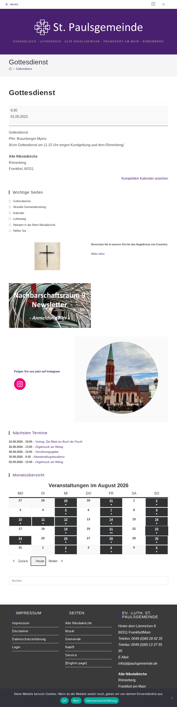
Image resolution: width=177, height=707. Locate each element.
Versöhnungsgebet (46, 451)
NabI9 (69, 647)
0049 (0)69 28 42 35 (146, 638)
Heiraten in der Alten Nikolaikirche (34, 225)
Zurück (23, 561)
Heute (40, 561)
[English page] (76, 663)
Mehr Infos (98, 253)
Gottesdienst (24, 68)
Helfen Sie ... (21, 230)
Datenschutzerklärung (29, 639)
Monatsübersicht (28, 475)
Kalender (18, 213)
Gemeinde (73, 639)
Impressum (20, 623)
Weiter (53, 561)
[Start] (10, 68)
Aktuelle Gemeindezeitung (29, 207)
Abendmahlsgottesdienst (49, 456)
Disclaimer (20, 631)
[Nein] (171, 698)
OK (64, 700)
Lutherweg (19, 218)
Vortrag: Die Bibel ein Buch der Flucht (58, 441)
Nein (76, 700)
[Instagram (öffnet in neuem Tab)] (153, 4)
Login (16, 647)
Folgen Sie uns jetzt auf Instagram (37, 371)
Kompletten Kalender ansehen (145, 178)
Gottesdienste (22, 201)
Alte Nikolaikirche (78, 623)
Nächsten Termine (30, 433)
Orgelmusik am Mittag (49, 446)
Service (71, 655)
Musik (69, 631)
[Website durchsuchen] (164, 5)
